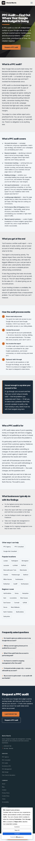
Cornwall (16, 602)
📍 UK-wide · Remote (7, 748)
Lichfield (15, 565)
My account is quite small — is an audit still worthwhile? (17, 677)
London (5, 561)
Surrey (17, 593)
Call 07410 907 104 (11, 714)
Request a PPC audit (11, 47)
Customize (17, 827)
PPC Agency (7, 547)
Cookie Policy (5, 796)
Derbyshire (6, 616)
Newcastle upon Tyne (9, 570)
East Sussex (7, 602)
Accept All (17, 833)
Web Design (5, 772)
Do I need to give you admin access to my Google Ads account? (16, 639)
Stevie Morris (6, 736)
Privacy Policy (5, 793)
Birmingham (25, 561)
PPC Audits (5, 763)
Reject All (17, 830)
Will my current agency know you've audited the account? (15, 647)
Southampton (19, 579)
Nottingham (14, 561)
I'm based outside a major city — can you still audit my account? (16, 669)
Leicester (6, 565)
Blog (3, 787)
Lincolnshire (13, 598)
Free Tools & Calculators (8, 775)
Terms (3, 799)
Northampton (25, 584)
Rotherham (6, 584)
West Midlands (15, 607)
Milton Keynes (7, 579)
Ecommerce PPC (6, 766)
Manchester (23, 570)
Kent (4, 598)
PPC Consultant (19, 547)
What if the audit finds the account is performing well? (15, 654)
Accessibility (5, 802)
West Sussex (24, 598)
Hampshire (25, 593)
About (3, 783)
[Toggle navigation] (31, 2)
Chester (5, 575)
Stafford (23, 565)
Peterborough (16, 575)
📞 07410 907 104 (6, 746)
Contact (4, 790)
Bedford (25, 575)
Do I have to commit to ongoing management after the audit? (13, 662)
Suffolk (25, 602)
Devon (5, 607)
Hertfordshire (7, 593)
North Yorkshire (7, 612)
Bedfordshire (20, 612)
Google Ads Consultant (10, 551)
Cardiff (15, 584)
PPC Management (7, 769)
